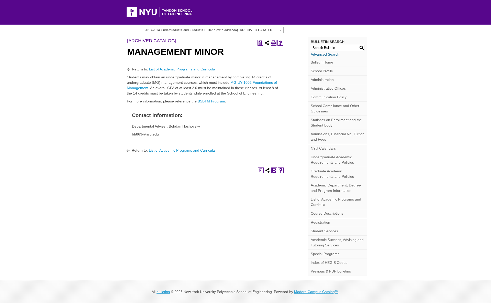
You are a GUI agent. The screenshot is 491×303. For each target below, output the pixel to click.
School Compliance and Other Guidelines (335, 108)
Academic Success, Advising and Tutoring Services (337, 242)
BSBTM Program (211, 101)
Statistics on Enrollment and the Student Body (336, 122)
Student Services (324, 231)
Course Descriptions (327, 213)
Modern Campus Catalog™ (316, 292)
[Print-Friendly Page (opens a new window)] (273, 43)
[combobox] (213, 30)
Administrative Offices (328, 88)
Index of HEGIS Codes (329, 262)
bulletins (163, 292)
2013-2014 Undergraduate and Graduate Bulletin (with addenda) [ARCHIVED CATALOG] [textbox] (209, 30)
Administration (322, 80)
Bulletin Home (322, 62)
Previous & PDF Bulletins (331, 271)
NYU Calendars (323, 148)
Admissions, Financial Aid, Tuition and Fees (337, 136)
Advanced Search (325, 54)
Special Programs (325, 254)
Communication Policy (329, 97)
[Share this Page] (267, 43)
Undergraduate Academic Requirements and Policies (332, 159)
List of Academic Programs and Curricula (182, 69)
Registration (320, 222)
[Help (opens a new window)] (280, 43)
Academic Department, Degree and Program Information (336, 188)
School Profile (322, 71)
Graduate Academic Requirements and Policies (332, 174)
